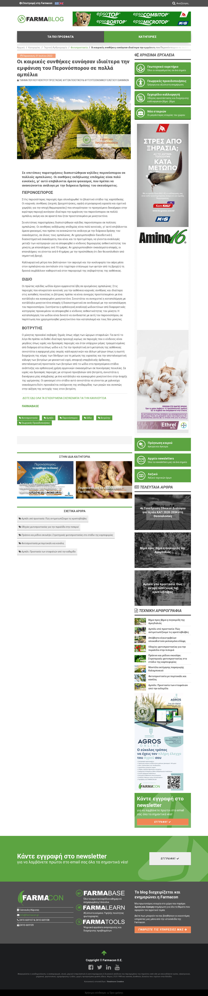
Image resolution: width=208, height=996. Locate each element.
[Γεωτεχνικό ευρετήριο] (163, 68)
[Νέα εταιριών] (163, 113)
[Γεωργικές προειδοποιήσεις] (163, 83)
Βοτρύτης (105, 418)
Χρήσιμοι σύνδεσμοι (95, 992)
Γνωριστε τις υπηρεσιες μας (161, 929)
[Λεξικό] (163, 475)
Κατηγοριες (147, 36)
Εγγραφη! (161, 822)
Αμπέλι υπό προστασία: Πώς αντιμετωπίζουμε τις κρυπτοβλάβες (54, 518)
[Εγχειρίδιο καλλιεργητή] (163, 98)
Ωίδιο (89, 418)
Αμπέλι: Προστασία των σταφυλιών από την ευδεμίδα (48, 551)
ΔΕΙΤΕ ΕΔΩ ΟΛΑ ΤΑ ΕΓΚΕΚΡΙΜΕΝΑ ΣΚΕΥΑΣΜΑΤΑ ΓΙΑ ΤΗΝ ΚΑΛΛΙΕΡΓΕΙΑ (64, 398)
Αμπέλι (49, 418)
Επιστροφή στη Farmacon (37, 3)
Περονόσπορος (70, 418)
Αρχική (21, 47)
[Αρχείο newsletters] (163, 460)
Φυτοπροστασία (79, 47)
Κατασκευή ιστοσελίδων (94, 982)
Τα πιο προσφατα (60, 36)
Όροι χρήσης (116, 992)
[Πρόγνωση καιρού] (163, 444)
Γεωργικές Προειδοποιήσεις (35, 423)
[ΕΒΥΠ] (162, 278)
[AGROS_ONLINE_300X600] (159, 741)
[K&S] (132, 18)
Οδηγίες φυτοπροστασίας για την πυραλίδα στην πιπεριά (50, 527)
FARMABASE (30, 406)
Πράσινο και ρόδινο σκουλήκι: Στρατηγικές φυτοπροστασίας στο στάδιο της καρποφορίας (67, 535)
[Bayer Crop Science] (162, 381)
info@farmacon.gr (29, 915)
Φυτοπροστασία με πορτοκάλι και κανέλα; (42, 543)
